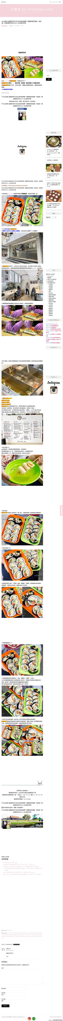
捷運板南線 (4, 25)
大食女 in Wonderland (31, 9)
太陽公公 (8, 948)
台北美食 (26, 933)
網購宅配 (51, 310)
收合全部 (53, 274)
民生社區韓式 (33, 934)
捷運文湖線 (51, 296)
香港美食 (51, 315)
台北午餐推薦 (14, 933)
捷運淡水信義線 (52, 301)
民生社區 (6, 81)
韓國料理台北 (11, 936)
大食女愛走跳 (50, 281)
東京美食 (51, 306)
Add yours (16, 944)
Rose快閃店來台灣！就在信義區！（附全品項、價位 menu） (20, 872)
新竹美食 (51, 303)
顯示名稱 (4, 988)
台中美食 (51, 284)
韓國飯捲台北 (22, 936)
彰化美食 (51, 293)
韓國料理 (6, 936)
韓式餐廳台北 (29, 936)
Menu (4, 2)
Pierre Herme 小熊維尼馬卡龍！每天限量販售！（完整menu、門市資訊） (23, 874)
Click (61, 510)
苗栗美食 (51, 312)
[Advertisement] (22, 40)
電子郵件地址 (4, 993)
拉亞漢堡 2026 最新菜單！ (11, 862)
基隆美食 (49, 277)
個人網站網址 (4, 1000)
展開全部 (48, 274)
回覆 (7, 956)
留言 (3, 968)
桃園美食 (51, 308)
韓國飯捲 (9, 193)
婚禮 (50, 291)
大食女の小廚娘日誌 (51, 279)
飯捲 (12, 83)
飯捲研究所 (37, 936)
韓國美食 (51, 313)
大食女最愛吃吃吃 (51, 282)
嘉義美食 (51, 289)
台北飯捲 (11, 934)
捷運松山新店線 (52, 298)
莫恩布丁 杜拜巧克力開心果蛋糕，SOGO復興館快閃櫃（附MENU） (22, 866)
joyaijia (11, 25)
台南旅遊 (51, 286)
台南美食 (51, 288)
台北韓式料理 (38, 933)
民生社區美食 (26, 934)
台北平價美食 (20, 933)
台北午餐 (8, 933)
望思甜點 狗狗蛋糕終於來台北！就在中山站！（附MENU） (20, 864)
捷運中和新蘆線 (52, 294)
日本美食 (51, 305)
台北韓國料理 (31, 933)
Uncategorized (50, 276)
